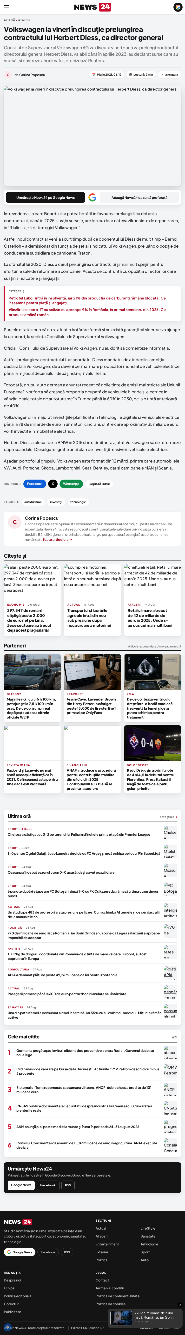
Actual (101, 1228)
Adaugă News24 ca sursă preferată (139, 197)
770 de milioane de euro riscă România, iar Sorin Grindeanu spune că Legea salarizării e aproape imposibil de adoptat (84, 935)
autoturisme (33, 502)
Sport (145, 1252)
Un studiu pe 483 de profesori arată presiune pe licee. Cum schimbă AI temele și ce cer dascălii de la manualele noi (84, 914)
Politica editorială (17, 1296)
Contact (102, 1280)
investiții (56, 502)
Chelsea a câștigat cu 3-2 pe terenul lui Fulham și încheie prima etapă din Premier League (79, 834)
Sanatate (148, 1236)
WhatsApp (71, 484)
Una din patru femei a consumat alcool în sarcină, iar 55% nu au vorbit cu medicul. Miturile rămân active (84, 1015)
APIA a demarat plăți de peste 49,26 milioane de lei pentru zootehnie (63, 975)
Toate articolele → (57, 539)
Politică (101, 1260)
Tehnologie (149, 1244)
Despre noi (12, 1280)
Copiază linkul (99, 484)
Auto (145, 1260)
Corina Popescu (42, 518)
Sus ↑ (177, 1328)
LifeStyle (148, 1228)
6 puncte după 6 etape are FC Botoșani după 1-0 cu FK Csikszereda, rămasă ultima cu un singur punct (83, 893)
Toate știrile (167, 817)
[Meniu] (6, 7)
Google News (21, 1185)
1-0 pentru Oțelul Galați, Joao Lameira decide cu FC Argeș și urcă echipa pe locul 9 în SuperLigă (84, 853)
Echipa (9, 1288)
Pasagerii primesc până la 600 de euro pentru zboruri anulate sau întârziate (67, 994)
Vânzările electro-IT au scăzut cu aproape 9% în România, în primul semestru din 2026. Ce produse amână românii (87, 312)
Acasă (9, 20)
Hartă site (147, 1328)
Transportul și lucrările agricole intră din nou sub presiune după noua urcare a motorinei (89, 618)
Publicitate (12, 1312)
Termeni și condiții (110, 1288)
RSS (68, 1185)
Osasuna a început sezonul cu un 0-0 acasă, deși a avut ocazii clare (61, 872)
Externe (102, 1252)
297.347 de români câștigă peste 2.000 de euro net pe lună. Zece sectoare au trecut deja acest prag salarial (29, 620)
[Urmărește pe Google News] (178, 7)
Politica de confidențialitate (118, 1296)
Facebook (35, 484)
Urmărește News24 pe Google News (45, 197)
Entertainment (107, 1244)
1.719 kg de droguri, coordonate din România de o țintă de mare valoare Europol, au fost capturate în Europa (77, 956)
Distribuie (169, 75)
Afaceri (101, 1236)
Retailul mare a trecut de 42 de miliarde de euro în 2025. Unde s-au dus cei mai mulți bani (150, 618)
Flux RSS (164, 1328)
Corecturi (11, 1304)
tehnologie (78, 502)
